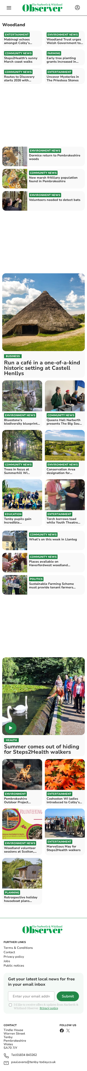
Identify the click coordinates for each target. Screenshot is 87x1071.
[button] (9, 7)
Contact (9, 952)
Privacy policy (14, 957)
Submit (68, 996)
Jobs (7, 961)
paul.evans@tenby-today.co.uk (33, 1062)
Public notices (14, 965)
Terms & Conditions (18, 948)
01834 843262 (26, 1055)
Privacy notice (49, 1008)
